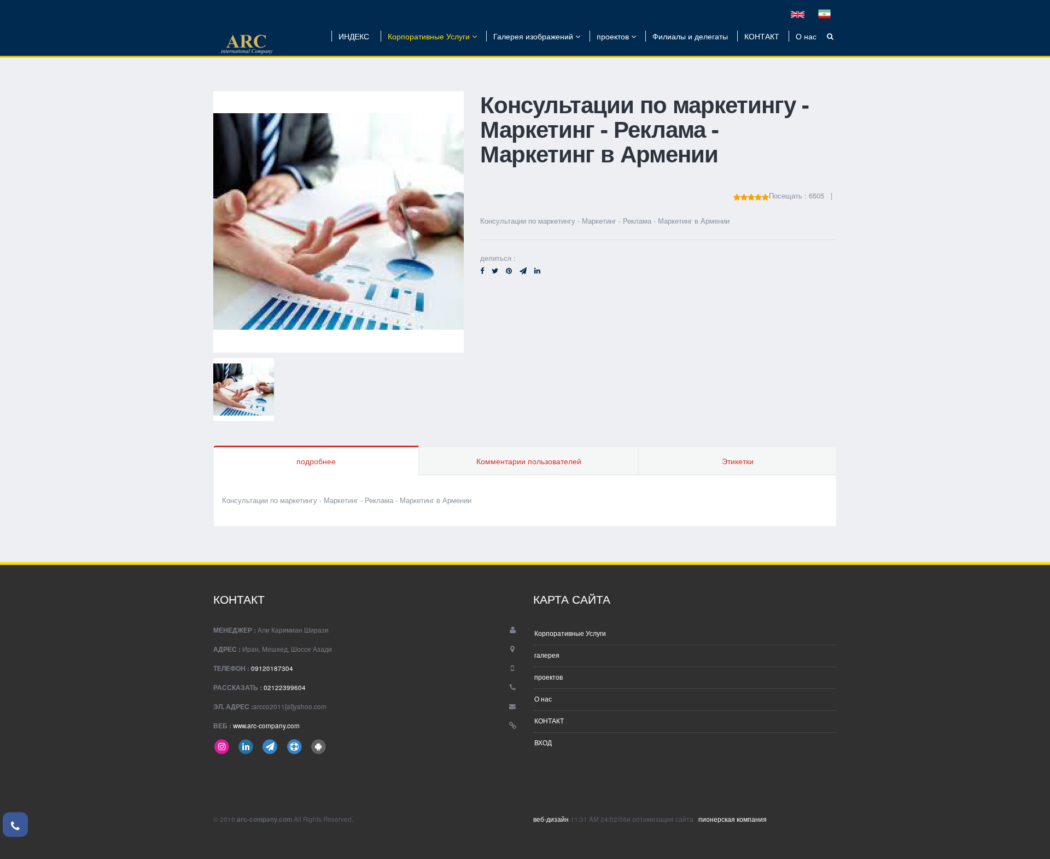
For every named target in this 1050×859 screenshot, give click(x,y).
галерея (546, 655)
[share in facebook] (482, 270)
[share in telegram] (523, 270)
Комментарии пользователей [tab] (528, 460)
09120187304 (272, 668)
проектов (614, 36)
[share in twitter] (495, 270)
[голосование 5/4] (744, 195)
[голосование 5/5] (736, 195)
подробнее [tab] (316, 460)
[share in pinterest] (509, 270)
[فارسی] (824, 13)
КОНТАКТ (761, 36)
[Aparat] (294, 745)
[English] (797, 13)
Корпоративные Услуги (430, 36)
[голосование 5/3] (751, 195)
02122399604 (285, 687)
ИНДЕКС (354, 36)
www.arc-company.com (266, 725)
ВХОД (543, 742)
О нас (806, 36)
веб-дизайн (551, 819)
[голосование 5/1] (765, 195)
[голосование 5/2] (758, 195)
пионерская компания (732, 819)
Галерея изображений (534, 36)
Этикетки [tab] (738, 460)
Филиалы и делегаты (690, 36)
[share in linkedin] (537, 270)
